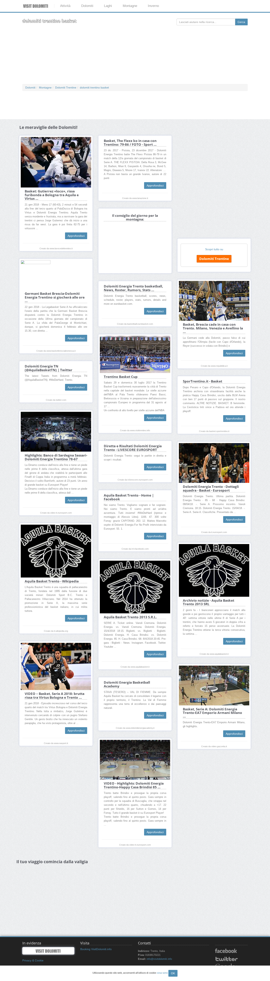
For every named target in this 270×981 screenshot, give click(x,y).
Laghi (108, 6)
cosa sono (162, 972)
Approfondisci (76, 235)
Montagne (130, 6)
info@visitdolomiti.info (159, 959)
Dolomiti (87, 6)
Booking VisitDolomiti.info (96, 949)
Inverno (153, 6)
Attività (65, 6)
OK (173, 973)
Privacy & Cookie (32, 960)
